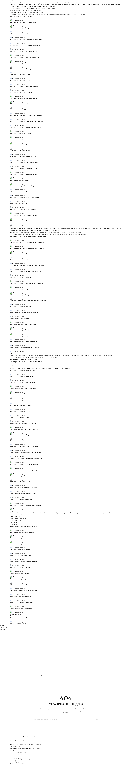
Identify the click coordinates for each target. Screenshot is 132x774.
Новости (40, 744)
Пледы (12, 363)
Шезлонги (51, 7)
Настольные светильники (35, 229)
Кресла (29, 7)
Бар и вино (105, 513)
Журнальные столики (43, 5)
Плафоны (49, 234)
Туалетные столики (93, 5)
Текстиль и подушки (34, 355)
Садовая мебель (73, 3)
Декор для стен (74, 355)
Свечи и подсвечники (62, 355)
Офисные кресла (15, 12)
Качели (55, 14)
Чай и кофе (97, 513)
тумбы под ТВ (36, 10)
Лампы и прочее (116, 229)
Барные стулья (19, 5)
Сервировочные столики (108, 5)
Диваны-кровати (20, 7)
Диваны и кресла (25, 3)
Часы (15, 355)
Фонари (28, 232)
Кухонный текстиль (87, 513)
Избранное (13, 748)
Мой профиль (35, 748)
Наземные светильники (18, 232)
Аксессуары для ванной (99, 355)
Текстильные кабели (79, 234)
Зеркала (20, 355)
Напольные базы (40, 234)
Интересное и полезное (49, 357)
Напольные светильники (69, 229)
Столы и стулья (15, 3)
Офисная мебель (62, 3)
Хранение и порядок (24, 357)
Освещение (14, 227)
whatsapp (17, 761)
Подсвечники (14, 365)
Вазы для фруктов (16, 519)
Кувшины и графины (62, 513)
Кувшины (19, 520)
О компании (33, 744)
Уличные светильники (84, 229)
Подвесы (56, 234)
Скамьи (118, 5)
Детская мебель (15, 616)
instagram (23, 761)
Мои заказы (27, 748)
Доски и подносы (75, 513)
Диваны (12, 7)
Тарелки (17, 517)
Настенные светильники (52, 229)
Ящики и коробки (65, 369)
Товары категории (19, 20)
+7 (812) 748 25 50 (20, 754)
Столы (34, 5)
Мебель (12, 1)
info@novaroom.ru (28, 624)
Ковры (25, 355)
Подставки (13, 524)
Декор (12, 353)
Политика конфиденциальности (20, 766)
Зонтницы (38, 369)
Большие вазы (14, 359)
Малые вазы (24, 359)
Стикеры (13, 367)
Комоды (12, 10)
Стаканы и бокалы (16, 513)
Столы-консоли (68, 5)
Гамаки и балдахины (22, 14)
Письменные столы (80, 5)
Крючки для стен (53, 369)
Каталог (2, 626)
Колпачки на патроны (23, 234)
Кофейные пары (15, 515)
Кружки (23, 515)
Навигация (19, 737)
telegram (12, 761)
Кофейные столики (57, 5)
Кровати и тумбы (37, 3)
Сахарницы (13, 522)
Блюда (12, 517)
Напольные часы (15, 361)
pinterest (28, 761)
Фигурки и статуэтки (48, 355)
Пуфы (46, 7)
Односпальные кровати (32, 8)
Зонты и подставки (47, 14)
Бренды (2, 629)
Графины (13, 520)
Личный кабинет (28, 737)
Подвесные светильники (53, 230)
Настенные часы (26, 361)
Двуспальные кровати (17, 8)
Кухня (12, 511)
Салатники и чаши (50, 513)
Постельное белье (21, 363)
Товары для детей (16, 614)
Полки (18, 10)
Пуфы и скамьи (63, 14)
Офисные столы (26, 12)
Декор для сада (36, 357)
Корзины (45, 369)
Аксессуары (113, 513)
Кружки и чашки (27, 513)
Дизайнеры (3, 627)
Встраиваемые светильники (19, 230)
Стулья (12, 5)
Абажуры (13, 234)
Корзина (20, 748)
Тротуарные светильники (72, 232)
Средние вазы (32, 359)
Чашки (28, 515)
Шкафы (29, 10)
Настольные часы (37, 361)
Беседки (13, 14)
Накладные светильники (37, 230)
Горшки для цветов (85, 355)
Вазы (11, 355)
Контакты (37, 737)
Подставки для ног (38, 7)
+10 (14, 18)
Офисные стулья (37, 12)
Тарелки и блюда (38, 513)
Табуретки (28, 5)
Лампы (33, 234)
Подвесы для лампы (65, 234)
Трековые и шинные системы (101, 229)
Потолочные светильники (18, 229)
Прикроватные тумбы (47, 8)
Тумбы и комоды (15, 369)
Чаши (24, 519)
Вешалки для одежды (28, 369)
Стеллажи (23, 10)
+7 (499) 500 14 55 (16, 624)
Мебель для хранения (50, 3)
